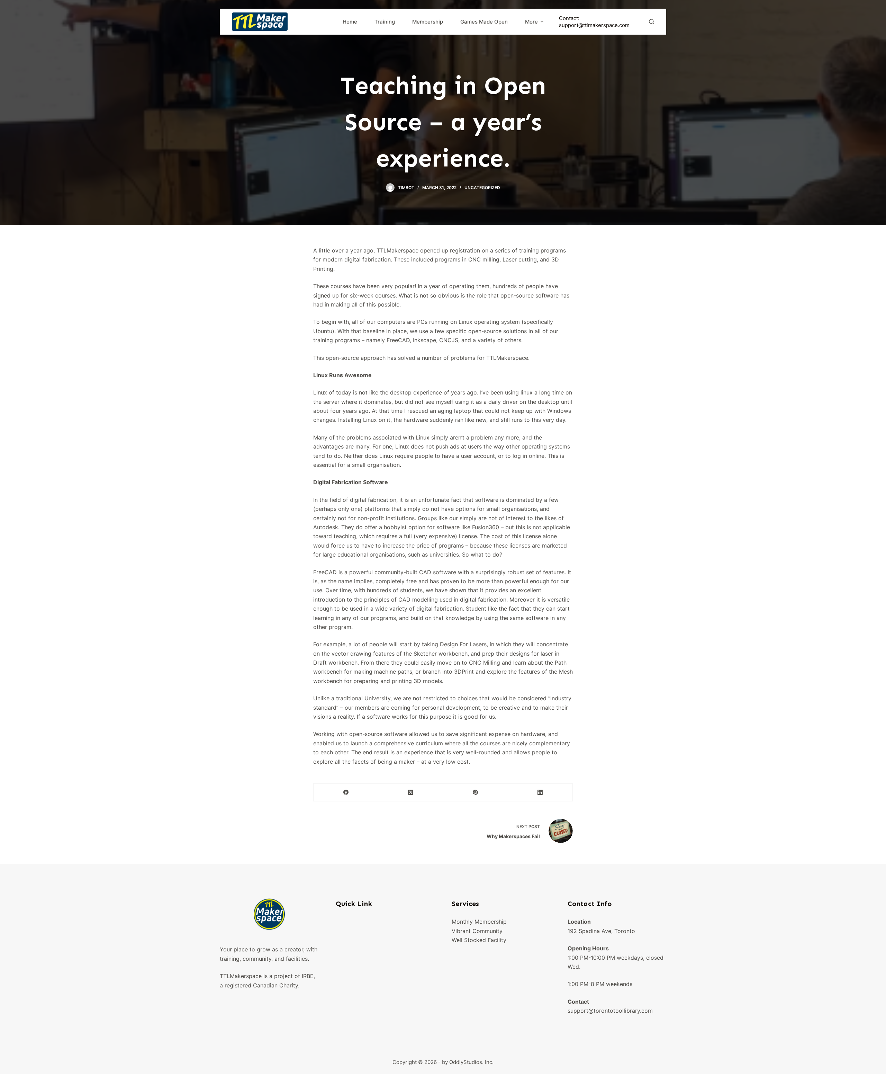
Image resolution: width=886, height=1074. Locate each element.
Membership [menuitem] (427, 21)
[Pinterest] (475, 792)
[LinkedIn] (540, 792)
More (531, 21)
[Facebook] (346, 792)
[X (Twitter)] (410, 792)
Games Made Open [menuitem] (484, 21)
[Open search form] (651, 21)
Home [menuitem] (350, 21)
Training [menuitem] (384, 21)
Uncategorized (482, 187)
